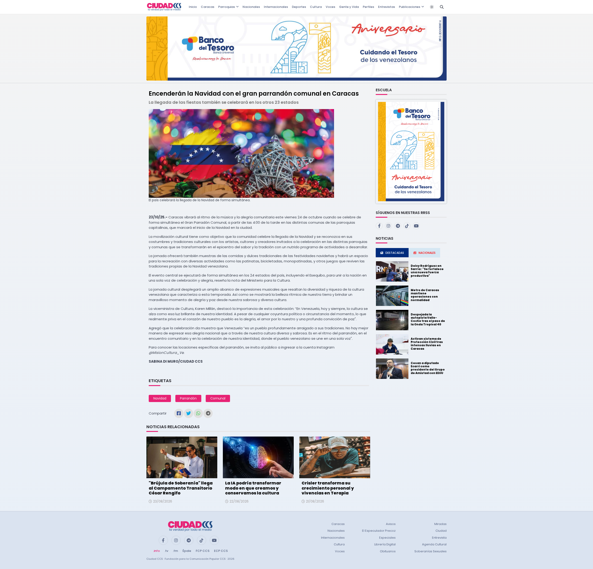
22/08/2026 (239, 501)
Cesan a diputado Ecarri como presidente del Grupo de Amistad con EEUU (428, 368)
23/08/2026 (162, 501)
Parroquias (226, 7)
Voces (330, 7)
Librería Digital (385, 544)
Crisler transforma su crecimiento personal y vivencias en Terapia (328, 488)
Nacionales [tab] (427, 253)
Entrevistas (386, 7)
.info (156, 551)
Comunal (217, 398)
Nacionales (251, 7)
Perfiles (368, 7)
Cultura (316, 7)
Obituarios (388, 551)
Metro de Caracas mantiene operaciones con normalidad (425, 295)
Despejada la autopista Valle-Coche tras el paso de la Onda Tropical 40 (428, 319)
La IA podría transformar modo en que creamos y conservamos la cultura (253, 488)
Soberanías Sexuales (430, 551)
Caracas (207, 7)
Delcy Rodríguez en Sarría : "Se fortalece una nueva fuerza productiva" (427, 271)
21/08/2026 (315, 501)
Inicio (193, 7)
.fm (175, 551)
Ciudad (441, 530)
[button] (411, 151)
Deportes (299, 7)
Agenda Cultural (434, 544)
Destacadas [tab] (394, 253)
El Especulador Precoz (379, 530)
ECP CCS (221, 551)
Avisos (391, 524)
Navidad (159, 398)
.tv (166, 551)
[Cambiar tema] (432, 7)
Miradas (440, 524)
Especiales (387, 537)
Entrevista (439, 537)
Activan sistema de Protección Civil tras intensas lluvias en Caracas (427, 344)
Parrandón (188, 398)
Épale (187, 551)
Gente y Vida (349, 7)
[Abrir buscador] (442, 7)
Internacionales (276, 7)
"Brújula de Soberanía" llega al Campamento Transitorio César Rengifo (181, 488)
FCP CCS (202, 551)
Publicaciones (409, 7)
